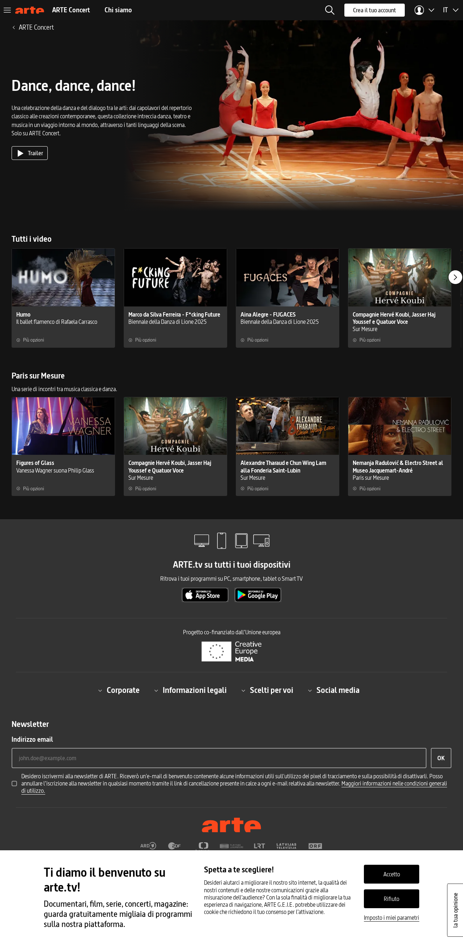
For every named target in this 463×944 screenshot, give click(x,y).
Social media (338, 690)
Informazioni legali (195, 690)
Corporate (123, 690)
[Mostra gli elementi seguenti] (455, 277)
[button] (330, 10)
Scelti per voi (271, 690)
